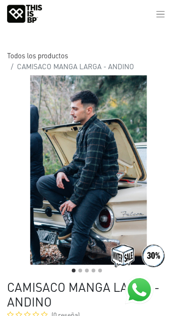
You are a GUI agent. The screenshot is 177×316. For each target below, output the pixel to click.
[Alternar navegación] (160, 14)
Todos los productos (37, 55)
